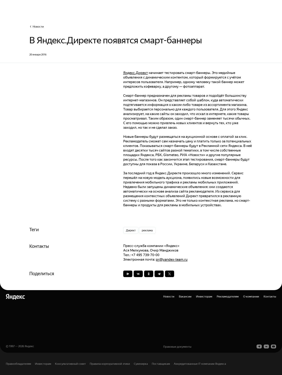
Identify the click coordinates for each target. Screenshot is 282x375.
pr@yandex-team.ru (172, 259)
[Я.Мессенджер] (127, 274)
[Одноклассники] (148, 274)
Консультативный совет (70, 363)
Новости (38, 26)
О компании (251, 296)
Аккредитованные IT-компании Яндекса (200, 363)
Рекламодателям (228, 296)
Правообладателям (18, 363)
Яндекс (29, 346)
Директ (131, 230)
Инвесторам (204, 296)
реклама (147, 230)
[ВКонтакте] (138, 274)
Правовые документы (177, 346)
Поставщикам (161, 363)
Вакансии (185, 296)
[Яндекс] (15, 297)
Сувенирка (141, 363)
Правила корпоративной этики (110, 363)
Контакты (270, 296)
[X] (169, 274)
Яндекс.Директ (135, 73)
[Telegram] (159, 274)
